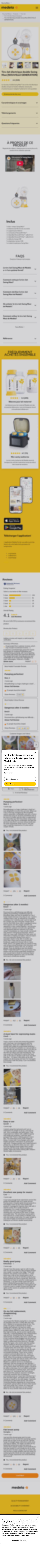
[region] (20, 1529)
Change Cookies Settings (20, 1540)
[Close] (38, 1517)
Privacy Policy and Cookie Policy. (19, 1535)
